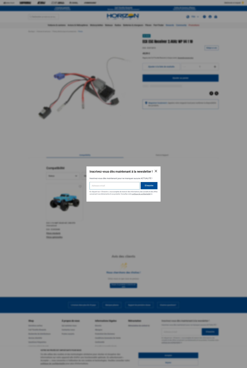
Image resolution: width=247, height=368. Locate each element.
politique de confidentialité (141, 194)
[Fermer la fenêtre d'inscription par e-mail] (155, 171)
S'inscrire (149, 185)
